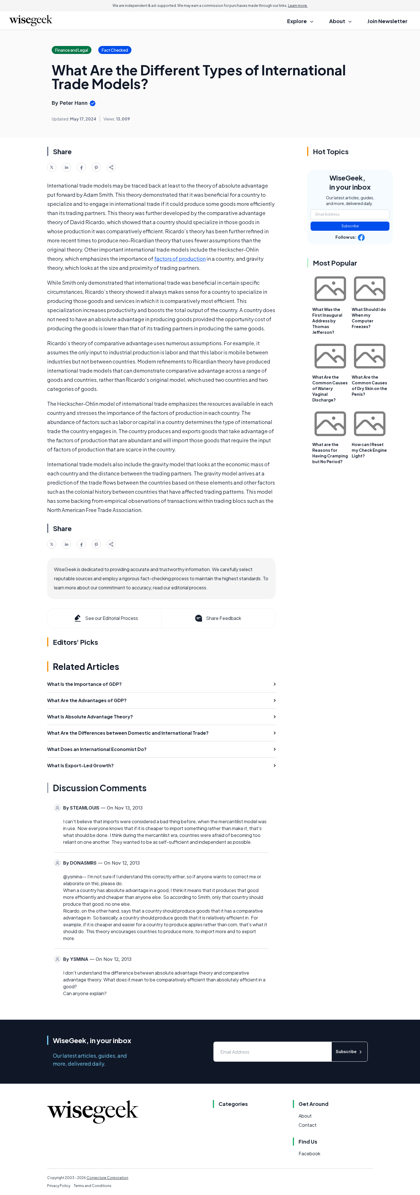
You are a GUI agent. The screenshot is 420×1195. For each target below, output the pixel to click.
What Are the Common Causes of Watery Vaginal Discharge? (330, 388)
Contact (308, 1125)
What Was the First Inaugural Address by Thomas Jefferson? (327, 321)
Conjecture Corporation (107, 1178)
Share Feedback (223, 618)
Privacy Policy (58, 1186)
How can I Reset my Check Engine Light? (369, 450)
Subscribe (350, 226)
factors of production (180, 258)
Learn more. (298, 5)
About (305, 1116)
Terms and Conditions (92, 1186)
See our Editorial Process (111, 618)
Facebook (309, 1153)
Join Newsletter (387, 21)
